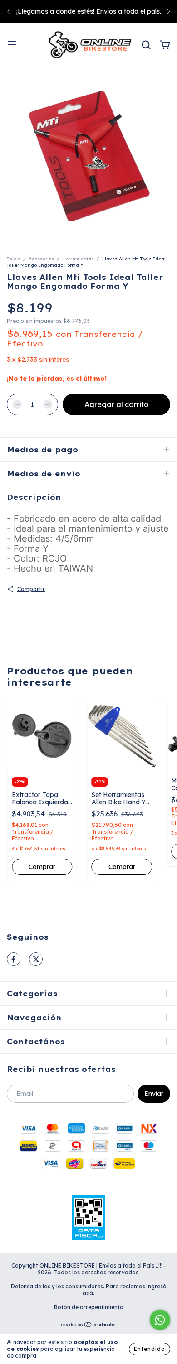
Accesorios (41, 259)
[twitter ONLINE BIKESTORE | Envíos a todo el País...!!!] (36, 959)
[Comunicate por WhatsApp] (160, 1320)
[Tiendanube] (88, 1325)
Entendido (149, 1348)
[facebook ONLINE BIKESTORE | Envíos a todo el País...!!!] (13, 959)
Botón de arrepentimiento (88, 1307)
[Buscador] (146, 45)
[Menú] (11, 45)
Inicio (13, 259)
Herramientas (78, 259)
